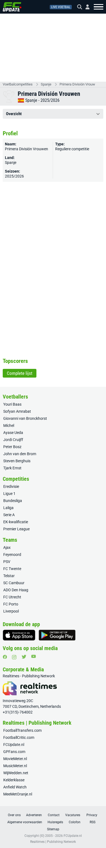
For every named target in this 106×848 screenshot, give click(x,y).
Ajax (7, 547)
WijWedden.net (15, 773)
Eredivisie (11, 486)
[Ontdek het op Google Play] (57, 635)
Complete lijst (19, 373)
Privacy (91, 815)
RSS (92, 822)
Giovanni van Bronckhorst (25, 418)
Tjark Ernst (12, 468)
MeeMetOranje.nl (17, 794)
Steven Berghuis (16, 461)
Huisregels (55, 822)
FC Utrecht (12, 597)
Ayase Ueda (13, 432)
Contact (54, 815)
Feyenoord (12, 554)
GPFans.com (14, 751)
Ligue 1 (9, 493)
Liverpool (11, 611)
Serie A (9, 515)
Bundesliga (12, 500)
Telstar (9, 576)
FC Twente (12, 569)
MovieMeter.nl (15, 759)
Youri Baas (12, 404)
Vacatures (72, 815)
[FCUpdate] (12, 6)
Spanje (46, 84)
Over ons (14, 815)
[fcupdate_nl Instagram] (14, 657)
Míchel (8, 425)
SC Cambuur (13, 583)
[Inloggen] (85, 7)
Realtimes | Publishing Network (53, 842)
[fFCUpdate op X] (24, 657)
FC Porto (10, 604)
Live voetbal (60, 7)
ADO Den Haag (15, 590)
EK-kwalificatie (15, 522)
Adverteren (34, 815)
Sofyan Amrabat (17, 411)
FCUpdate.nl (13, 744)
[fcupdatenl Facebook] (5, 657)
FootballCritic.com (18, 737)
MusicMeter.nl (15, 766)
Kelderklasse (13, 780)
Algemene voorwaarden (24, 822)
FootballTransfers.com (22, 730)
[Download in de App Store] (19, 635)
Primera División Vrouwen (77, 84)
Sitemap (53, 829)
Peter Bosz (12, 447)
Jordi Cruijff (13, 439)
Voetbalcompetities (18, 84)
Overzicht (14, 113)
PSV (6, 561)
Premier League (16, 529)
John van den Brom (19, 454)
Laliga (8, 508)
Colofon (74, 822)
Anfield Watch (15, 787)
